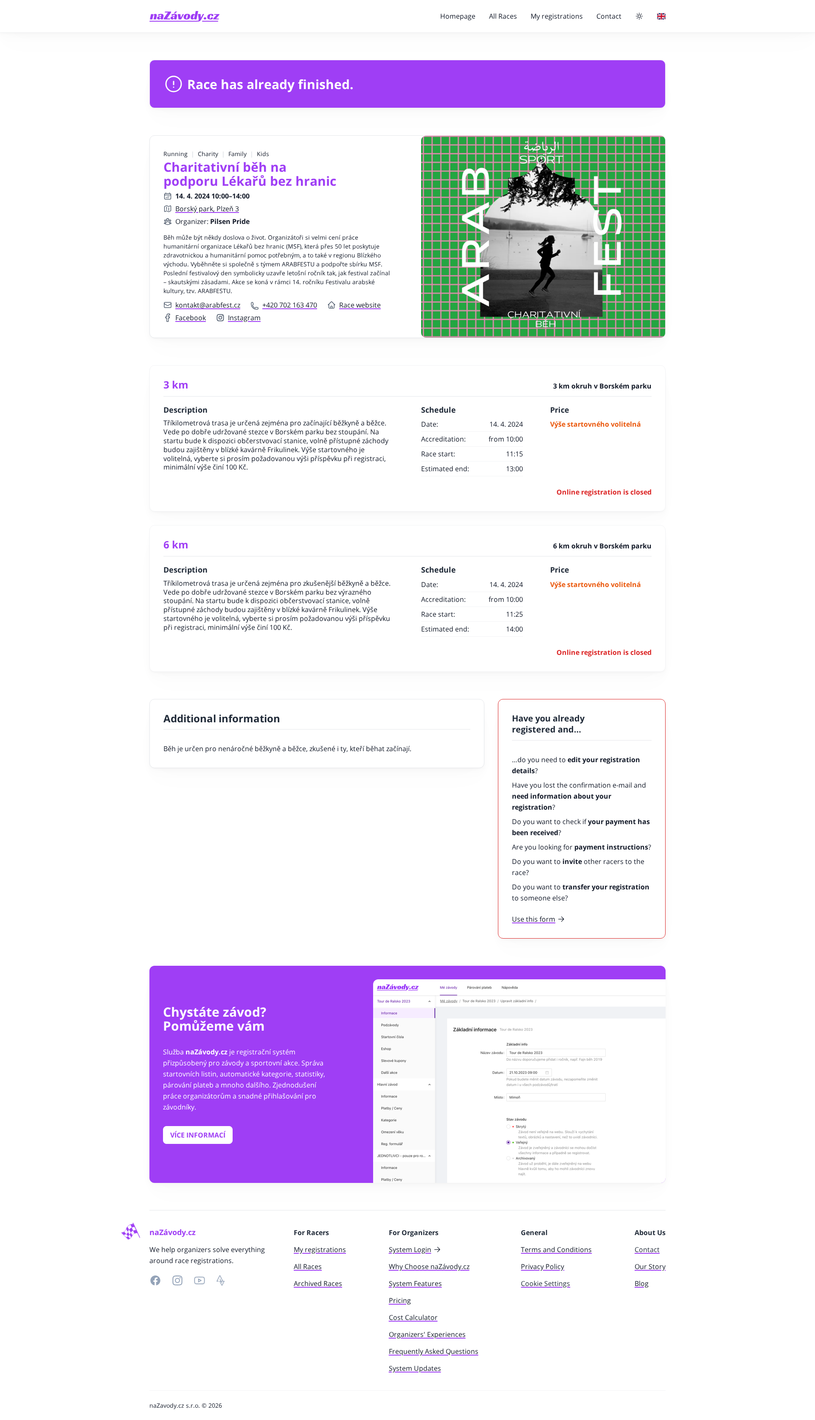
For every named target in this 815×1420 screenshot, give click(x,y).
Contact (608, 16)
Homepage (457, 16)
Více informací (197, 1135)
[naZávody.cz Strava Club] (221, 1280)
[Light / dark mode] (639, 16)
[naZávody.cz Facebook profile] (155, 1280)
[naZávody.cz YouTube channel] (199, 1280)
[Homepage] (184, 16)
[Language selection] (661, 16)
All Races (503, 16)
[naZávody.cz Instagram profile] (177, 1280)
